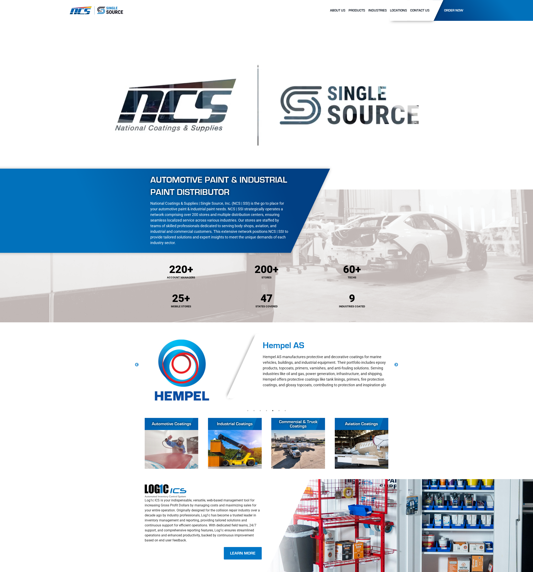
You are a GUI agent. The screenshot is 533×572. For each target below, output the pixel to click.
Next (396, 365)
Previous (137, 365)
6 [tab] (279, 411)
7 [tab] (285, 411)
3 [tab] (260, 411)
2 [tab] (254, 411)
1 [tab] (248, 411)
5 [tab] (273, 411)
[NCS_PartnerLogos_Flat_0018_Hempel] (182, 370)
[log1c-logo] (165, 486)
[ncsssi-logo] (96, 8)
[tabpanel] (266, 370)
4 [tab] (266, 411)
